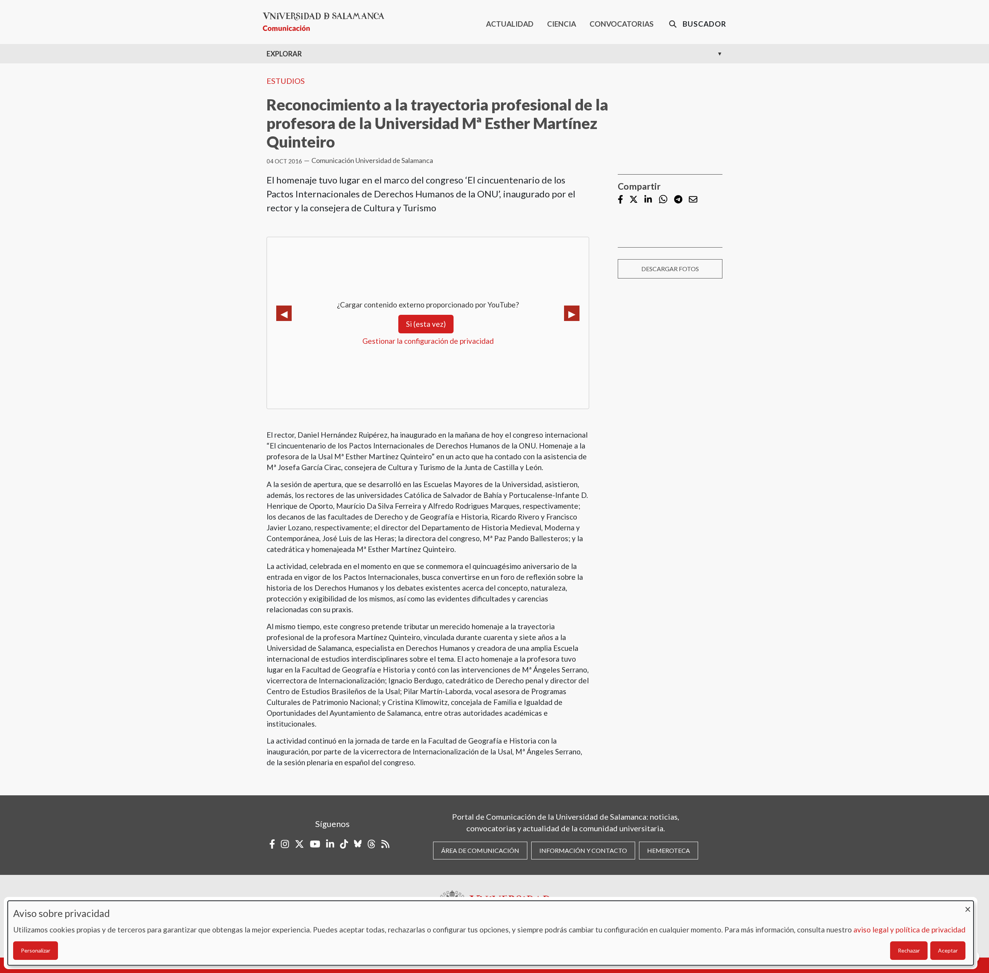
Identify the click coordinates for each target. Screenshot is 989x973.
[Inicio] (327, 21)
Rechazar (909, 950)
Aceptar (948, 950)
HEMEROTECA (668, 850)
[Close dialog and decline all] (968, 905)
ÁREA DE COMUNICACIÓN (480, 850)
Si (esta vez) (426, 323)
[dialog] (491, 933)
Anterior (284, 313)
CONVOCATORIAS (622, 23)
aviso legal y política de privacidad (909, 929)
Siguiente (571, 313)
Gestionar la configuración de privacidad (428, 340)
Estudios (286, 80)
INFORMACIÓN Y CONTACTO (583, 850)
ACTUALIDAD (510, 23)
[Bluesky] (358, 844)
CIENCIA (561, 23)
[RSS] (385, 844)
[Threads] (371, 844)
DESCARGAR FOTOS (670, 268)
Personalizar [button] (35, 950)
